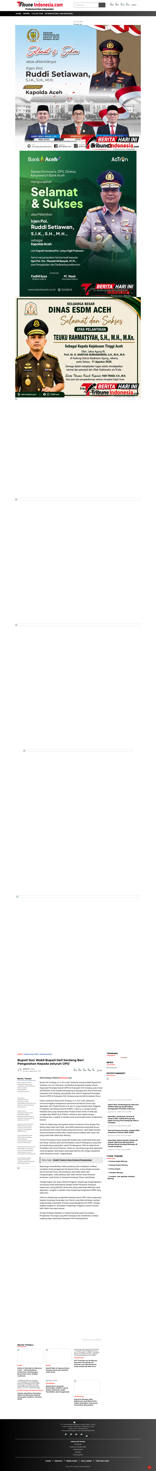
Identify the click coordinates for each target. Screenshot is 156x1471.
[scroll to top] (149, 1467)
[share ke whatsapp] (85, 1070)
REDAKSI (26, 1069)
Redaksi (78, 1452)
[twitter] (117, 5)
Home (18, 14)
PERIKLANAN (78, 1449)
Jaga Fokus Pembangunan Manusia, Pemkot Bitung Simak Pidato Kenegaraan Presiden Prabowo (123, 1107)
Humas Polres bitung (118, 1165)
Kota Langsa (114, 1169)
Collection (37, 14)
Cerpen (26, 14)
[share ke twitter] (80, 1070)
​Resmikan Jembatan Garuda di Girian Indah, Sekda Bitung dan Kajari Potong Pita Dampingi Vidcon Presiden (123, 1119)
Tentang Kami (78, 1455)
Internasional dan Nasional (59, 14)
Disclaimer (78, 1444)
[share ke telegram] (90, 1070)
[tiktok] (133, 5)
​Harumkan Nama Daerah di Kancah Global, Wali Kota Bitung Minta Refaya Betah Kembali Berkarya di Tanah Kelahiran (123, 1143)
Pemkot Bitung (116, 1173)
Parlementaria (46, 1054)
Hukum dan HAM (31, 1054)
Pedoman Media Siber (78, 1447)
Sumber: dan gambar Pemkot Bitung (121, 1177)
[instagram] (122, 5)
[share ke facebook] (76, 1070)
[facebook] (112, 5)
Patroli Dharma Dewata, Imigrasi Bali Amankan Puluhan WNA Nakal (123, 1131)
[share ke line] (94, 1070)
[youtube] (128, 5)
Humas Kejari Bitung (118, 1161)
